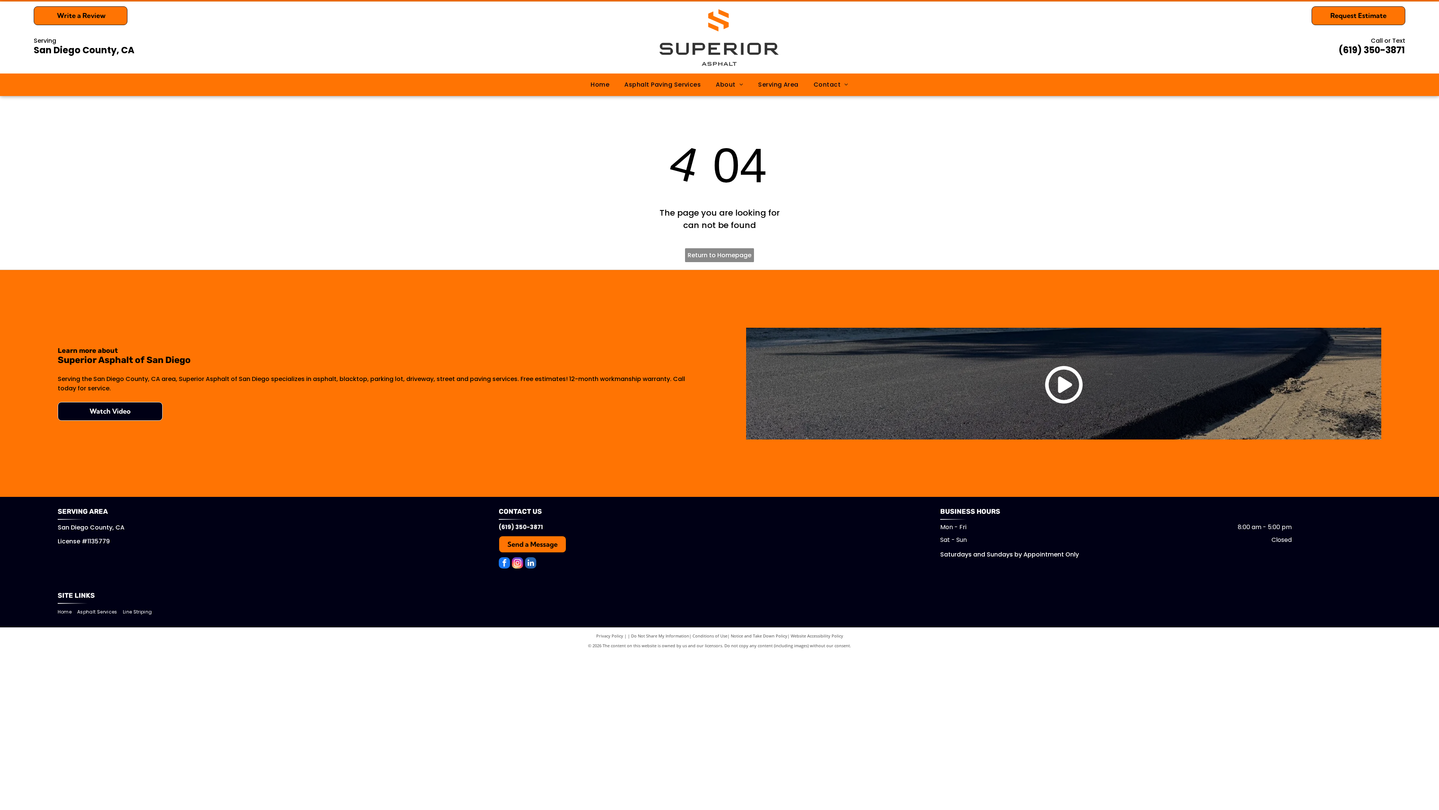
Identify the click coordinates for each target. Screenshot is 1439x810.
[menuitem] (600, 84)
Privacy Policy (609, 636)
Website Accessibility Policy (817, 636)
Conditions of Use (710, 636)
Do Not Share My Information (660, 636)
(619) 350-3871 (1372, 50)
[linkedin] (530, 563)
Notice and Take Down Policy (759, 636)
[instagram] (517, 563)
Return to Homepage (719, 255)
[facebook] (504, 563)
